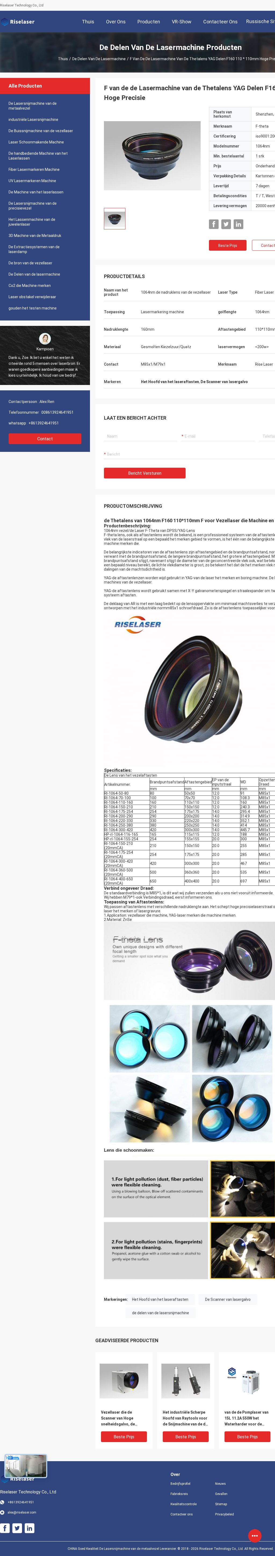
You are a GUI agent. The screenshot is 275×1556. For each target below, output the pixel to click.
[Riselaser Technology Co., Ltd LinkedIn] (238, 224)
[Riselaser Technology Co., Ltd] (17, 21)
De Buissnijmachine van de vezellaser (41, 131)
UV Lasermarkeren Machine (32, 181)
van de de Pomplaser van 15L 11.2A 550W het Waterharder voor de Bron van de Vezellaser (247, 1418)
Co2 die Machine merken (30, 285)
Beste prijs (227, 245)
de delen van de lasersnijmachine (160, 1313)
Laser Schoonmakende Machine (36, 142)
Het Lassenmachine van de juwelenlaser (32, 221)
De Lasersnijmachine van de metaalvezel (33, 105)
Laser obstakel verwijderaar (32, 297)
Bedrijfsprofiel (180, 1484)
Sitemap (221, 1504)
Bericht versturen (144, 473)
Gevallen (221, 1494)
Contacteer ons (182, 1514)
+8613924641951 (43, 423)
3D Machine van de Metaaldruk (35, 235)
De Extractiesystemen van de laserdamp (34, 249)
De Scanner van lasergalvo (228, 1299)
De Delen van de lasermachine (99, 59)
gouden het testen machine (33, 308)
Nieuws (220, 1484)
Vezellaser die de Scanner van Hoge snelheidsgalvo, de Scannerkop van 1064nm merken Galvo (122, 1418)
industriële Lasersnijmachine (33, 119)
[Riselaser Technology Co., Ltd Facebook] (214, 224)
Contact (45, 438)
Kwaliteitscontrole (184, 1504)
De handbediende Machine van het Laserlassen (38, 155)
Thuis (63, 59)
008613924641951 (57, 412)
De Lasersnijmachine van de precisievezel (33, 205)
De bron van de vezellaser (30, 263)
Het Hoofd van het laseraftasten (160, 1299)
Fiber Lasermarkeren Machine (34, 169)
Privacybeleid (224, 1514)
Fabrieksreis (179, 1494)
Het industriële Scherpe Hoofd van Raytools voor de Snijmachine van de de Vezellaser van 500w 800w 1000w (186, 1418)
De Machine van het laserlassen (36, 192)
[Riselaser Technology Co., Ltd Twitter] (226, 224)
